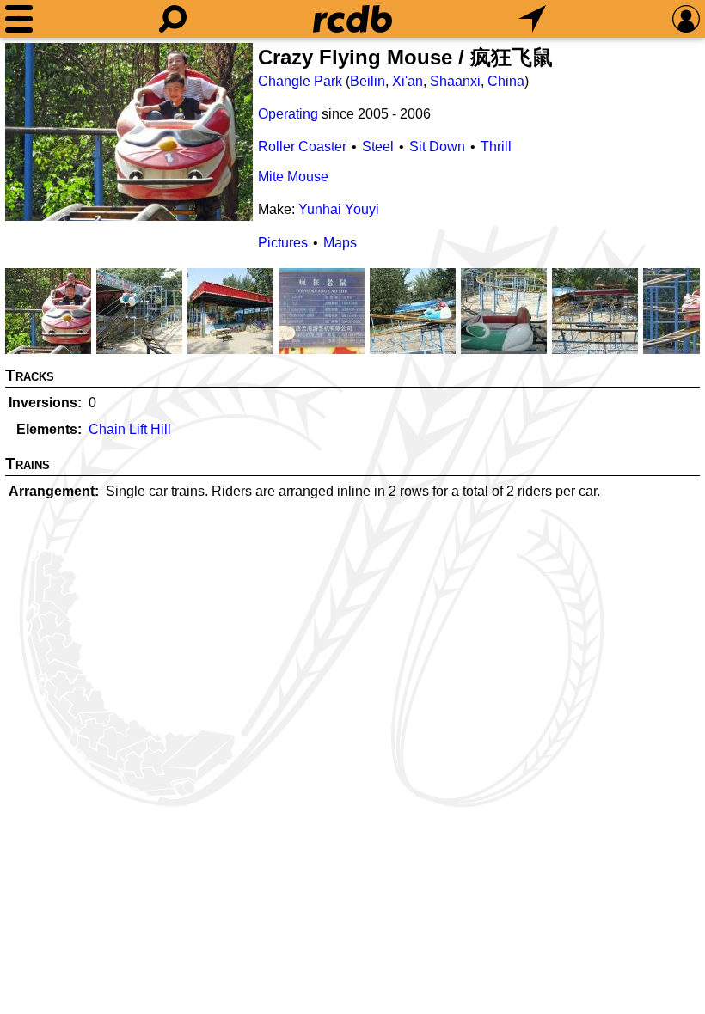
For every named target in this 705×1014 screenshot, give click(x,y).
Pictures (283, 242)
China (505, 81)
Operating (288, 114)
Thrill (496, 146)
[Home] (352, 19)
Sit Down (437, 146)
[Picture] (129, 132)
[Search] (173, 19)
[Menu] (19, 19)
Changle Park (300, 81)
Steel (378, 146)
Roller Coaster (302, 146)
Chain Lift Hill (130, 429)
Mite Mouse (293, 176)
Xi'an (407, 81)
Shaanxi (455, 81)
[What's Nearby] (532, 19)
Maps (340, 242)
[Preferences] (686, 19)
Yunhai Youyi (338, 209)
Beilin (367, 81)
